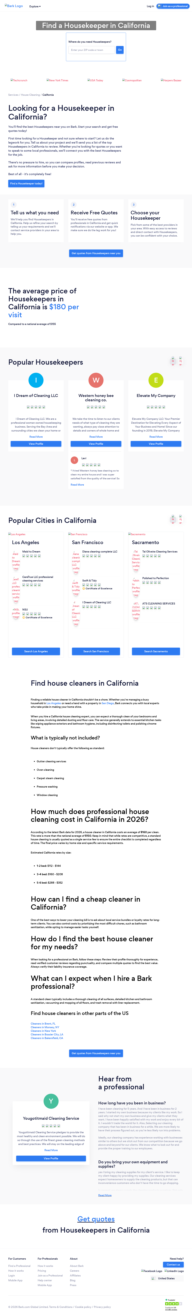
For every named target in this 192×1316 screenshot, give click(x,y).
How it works (16, 1271)
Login (11, 1275)
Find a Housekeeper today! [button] (26, 183)
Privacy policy (102, 1307)
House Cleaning (30, 95)
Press (73, 1285)
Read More (105, 1195)
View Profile (36, 444)
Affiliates (75, 1275)
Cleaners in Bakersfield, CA (47, 1038)
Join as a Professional (50, 1275)
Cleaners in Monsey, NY (45, 1027)
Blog (72, 1280)
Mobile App (15, 1280)
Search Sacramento (156, 651)
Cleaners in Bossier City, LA (47, 1034)
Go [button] (120, 50)
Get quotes (96, 1219)
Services (13, 95)
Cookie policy (83, 1307)
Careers (74, 1271)
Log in (150, 6)
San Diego (108, 703)
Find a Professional (19, 1266)
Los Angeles (53, 703)
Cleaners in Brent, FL (43, 1023)
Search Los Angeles (36, 651)
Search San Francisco (96, 651)
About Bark (77, 1266)
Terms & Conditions (60, 1307)
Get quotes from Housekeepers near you (96, 253)
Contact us (173, 1264)
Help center (45, 1280)
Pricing (42, 1271)
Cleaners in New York (43, 1031)
